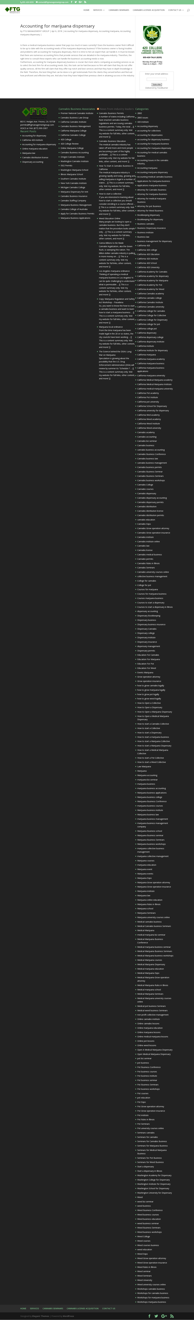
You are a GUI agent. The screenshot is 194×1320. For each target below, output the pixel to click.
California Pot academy (148, 393)
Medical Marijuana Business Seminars (154, 951)
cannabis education (146, 519)
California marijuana (146, 354)
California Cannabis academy (150, 293)
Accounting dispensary (147, 126)
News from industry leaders (117, 109)
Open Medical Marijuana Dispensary (154, 1054)
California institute (145, 346)
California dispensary (146, 332)
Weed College (143, 1236)
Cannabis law (143, 545)
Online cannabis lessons (148, 1023)
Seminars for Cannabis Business (152, 1141)
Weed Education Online (109, 218)
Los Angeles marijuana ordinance (114, 271)
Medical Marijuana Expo (148, 973)
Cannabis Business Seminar (150, 471)
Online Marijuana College (72, 148)
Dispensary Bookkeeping (148, 615)
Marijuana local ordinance (111, 326)
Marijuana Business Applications (75, 218)
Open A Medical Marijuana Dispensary (154, 1049)
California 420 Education (148, 254)
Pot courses (142, 1093)
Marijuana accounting (147, 775)
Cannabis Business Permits (111, 113)
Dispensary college (146, 633)
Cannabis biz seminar (147, 441)
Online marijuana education (35, 148)
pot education (143, 1097)
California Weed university (149, 428)
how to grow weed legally (149, 698)
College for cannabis (146, 580)
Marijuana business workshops (151, 844)
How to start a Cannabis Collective (153, 723)
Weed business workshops (149, 1232)
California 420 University (148, 267)
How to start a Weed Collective (151, 762)
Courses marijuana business (150, 598)
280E (139, 113)
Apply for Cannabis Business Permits (77, 213)
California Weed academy (149, 419)
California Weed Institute (148, 423)
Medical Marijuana (145, 930)
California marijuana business (150, 363)
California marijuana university (151, 375)
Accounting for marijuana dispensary (81, 31)
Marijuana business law (148, 814)
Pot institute (143, 1115)
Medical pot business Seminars (151, 1006)
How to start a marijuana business (153, 737)
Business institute (145, 232)
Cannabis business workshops (151, 480)
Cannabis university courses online (153, 572)
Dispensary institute (146, 637)
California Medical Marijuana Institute (154, 384)
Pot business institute (147, 1075)
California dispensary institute (150, 341)
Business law (143, 236)
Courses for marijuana (147, 589)
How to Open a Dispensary (149, 707)
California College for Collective (151, 315)
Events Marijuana (145, 672)
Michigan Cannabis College (73, 187)
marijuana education (146, 865)
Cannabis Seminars (146, 567)
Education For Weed (146, 668)
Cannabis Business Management (76, 126)
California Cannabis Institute (73, 122)
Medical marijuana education (150, 968)
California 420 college (147, 250)
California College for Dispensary (152, 319)
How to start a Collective (148, 728)
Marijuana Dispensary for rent (74, 191)
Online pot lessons (145, 1041)
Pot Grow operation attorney (150, 1106)
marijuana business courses (150, 805)
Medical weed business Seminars (152, 1010)
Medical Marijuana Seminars (150, 994)
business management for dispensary (154, 241)
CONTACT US (174, 10)
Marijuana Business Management (76, 205)
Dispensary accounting (32, 161)
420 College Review (70, 143)
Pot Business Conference (149, 1067)
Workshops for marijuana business (153, 1297)
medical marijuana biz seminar (151, 934)
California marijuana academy (151, 359)
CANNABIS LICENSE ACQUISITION (149, 10)
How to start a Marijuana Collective (153, 741)
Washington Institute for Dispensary (153, 1184)
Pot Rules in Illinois (146, 1119)
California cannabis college (149, 298)
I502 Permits (66, 165)
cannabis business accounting (151, 449)
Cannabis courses (145, 489)
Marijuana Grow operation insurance (154, 886)
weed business (144, 1205)
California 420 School (147, 263)
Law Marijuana (144, 766)
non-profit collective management (153, 1014)
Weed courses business (148, 1245)
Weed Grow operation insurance (152, 1262)
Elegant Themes (40, 1316)
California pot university (148, 401)
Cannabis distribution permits (150, 515)
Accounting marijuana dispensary (152, 172)
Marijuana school (145, 908)
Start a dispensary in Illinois (149, 1171)
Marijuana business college (149, 797)
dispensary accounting (147, 611)
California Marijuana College (73, 130)
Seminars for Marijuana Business (152, 1145)
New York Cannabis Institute (74, 183)
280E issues (142, 117)
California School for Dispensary (152, 406)
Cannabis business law (147, 458)
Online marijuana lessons (148, 1032)
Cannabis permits (145, 559)
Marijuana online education (149, 900)
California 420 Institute (147, 258)
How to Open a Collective (149, 703)
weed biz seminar (145, 1201)
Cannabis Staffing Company (73, 200)
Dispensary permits (146, 650)
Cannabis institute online (148, 541)
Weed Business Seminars (148, 1227)
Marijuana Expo (144, 878)
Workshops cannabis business (151, 1289)
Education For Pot (145, 663)
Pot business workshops (148, 1089)
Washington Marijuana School (74, 170)
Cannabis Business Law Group (74, 117)
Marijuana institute (146, 891)
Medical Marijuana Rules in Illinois (152, 985)
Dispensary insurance (147, 642)
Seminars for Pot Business (149, 1158)
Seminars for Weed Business (150, 1162)
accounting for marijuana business (153, 143)
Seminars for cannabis (147, 1137)
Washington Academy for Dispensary (154, 1175)
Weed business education (149, 1219)
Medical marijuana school (149, 989)
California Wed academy (148, 415)
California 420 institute (32, 140)
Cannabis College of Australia (74, 209)
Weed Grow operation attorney (151, 1258)
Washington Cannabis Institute (75, 161)
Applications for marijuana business (153, 181)
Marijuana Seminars (146, 913)
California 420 (143, 245)
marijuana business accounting (151, 788)
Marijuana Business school (149, 831)
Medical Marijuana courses (149, 960)
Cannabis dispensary (146, 493)
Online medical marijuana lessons (152, 1036)
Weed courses (143, 1240)
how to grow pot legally (148, 694)
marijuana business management (152, 819)
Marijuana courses (145, 860)
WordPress (68, 1316)
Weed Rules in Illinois (147, 1267)
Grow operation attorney (148, 676)
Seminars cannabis (146, 1132)
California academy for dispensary (153, 276)
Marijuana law (28, 153)
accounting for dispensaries (150, 135)
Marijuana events (145, 873)
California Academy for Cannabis (152, 271)
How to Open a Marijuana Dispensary (154, 711)
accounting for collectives (149, 130)
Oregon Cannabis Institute (73, 157)
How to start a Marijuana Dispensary (154, 745)
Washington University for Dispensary (154, 1192)
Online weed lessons (146, 1045)
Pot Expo (141, 1102)
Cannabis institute (145, 537)
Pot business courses (147, 1071)
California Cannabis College (73, 135)
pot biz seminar (144, 1058)
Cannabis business (145, 445)
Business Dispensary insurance (151, 228)
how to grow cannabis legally (150, 685)
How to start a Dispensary (149, 732)
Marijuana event (144, 869)
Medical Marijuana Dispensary (151, 964)
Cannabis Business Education (112, 141)
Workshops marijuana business (151, 1302)
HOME (86, 10)
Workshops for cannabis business (152, 1293)
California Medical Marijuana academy (154, 380)
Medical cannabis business (149, 921)
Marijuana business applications (152, 792)
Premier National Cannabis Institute (77, 113)
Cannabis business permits (149, 467)
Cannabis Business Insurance (74, 196)
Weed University (144, 1280)
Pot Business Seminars (147, 1084)
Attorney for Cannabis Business (151, 189)
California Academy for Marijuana (152, 280)
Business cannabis (145, 223)
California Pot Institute (147, 397)
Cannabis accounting (146, 436)
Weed (140, 1197)
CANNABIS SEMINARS (119, 10)
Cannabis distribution (147, 506)
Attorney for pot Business (149, 206)
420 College (66, 139)
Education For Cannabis (148, 655)
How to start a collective (110, 193)
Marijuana (142, 771)
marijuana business (146, 784)
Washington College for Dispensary (153, 1179)
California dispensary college (150, 337)
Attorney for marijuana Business (152, 194)
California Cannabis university (150, 306)
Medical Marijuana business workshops (155, 955)
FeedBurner (162, 87)
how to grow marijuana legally (151, 690)
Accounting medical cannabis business (154, 176)
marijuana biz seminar (147, 779)
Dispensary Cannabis (147, 628)
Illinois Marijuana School (72, 174)
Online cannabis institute (148, 1019)
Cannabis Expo (144, 524)
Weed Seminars (144, 1275)
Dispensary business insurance (151, 624)
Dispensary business (146, 620)
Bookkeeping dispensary (148, 215)
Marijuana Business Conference (152, 801)
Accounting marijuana (109, 31)
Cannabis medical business (149, 554)
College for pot (144, 585)
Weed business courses (148, 1214)
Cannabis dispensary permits (150, 502)
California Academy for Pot (149, 285)
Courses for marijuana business (151, 593)
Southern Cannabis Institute (73, 178)
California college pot (147, 328)
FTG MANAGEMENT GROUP (36, 31)
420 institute (143, 122)
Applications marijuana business (152, 185)
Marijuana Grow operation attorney (153, 882)
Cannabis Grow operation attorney (153, 528)
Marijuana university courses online (153, 917)
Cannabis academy (146, 432)
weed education (144, 1249)
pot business (143, 1062)
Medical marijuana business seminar (154, 947)
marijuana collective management (153, 856)
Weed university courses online (151, 1284)
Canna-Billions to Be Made (111, 243)
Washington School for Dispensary (153, 1188)
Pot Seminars (143, 1124)
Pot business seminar (147, 1080)
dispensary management (148, 646)
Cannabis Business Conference (151, 454)
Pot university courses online (150, 1128)
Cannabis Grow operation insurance (153, 532)
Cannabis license (145, 550)
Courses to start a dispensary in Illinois (155, 607)
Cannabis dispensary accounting (152, 497)
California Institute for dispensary (152, 350)
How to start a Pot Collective (150, 757)
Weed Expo (142, 1254)
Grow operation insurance (149, 681)
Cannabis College (145, 484)
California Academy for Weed (150, 289)
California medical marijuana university (155, 388)
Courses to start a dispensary (150, 602)
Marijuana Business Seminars (150, 839)
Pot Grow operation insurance (151, 1110)
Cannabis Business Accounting (75, 152)
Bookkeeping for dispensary (150, 219)
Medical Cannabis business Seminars (154, 926)
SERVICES (97, 10)
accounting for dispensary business (153, 139)
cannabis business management (152, 462)
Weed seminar (144, 1271)
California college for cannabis (151, 311)
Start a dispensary (145, 1166)
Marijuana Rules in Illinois (148, 904)
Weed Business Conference (150, 1210)
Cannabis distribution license (35, 157)
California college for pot (148, 324)
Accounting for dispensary (34, 135)
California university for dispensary (153, 410)
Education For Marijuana (148, 659)
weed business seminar (148, 1223)
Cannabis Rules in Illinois (148, 563)
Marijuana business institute (150, 810)
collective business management (152, 576)
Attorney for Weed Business (150, 210)
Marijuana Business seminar (150, 835)
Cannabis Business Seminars (150, 476)
